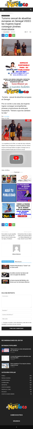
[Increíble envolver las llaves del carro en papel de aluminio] (5, 274)
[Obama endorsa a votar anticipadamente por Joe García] (5, 350)
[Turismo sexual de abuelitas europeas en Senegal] (16, 130)
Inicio (3, 13)
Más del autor (18, 261)
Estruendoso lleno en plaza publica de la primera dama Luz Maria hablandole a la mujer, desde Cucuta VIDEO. (24, 236)
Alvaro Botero (6, 31)
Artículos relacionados (7, 261)
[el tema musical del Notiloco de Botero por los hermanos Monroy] (5, 281)
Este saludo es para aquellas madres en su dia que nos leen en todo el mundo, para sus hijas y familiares (9, 236)
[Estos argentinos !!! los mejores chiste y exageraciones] (5, 365)
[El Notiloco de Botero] (16, 4)
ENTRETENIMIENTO (9, 13)
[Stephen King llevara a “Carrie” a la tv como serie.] (5, 267)
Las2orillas (6, 116)
